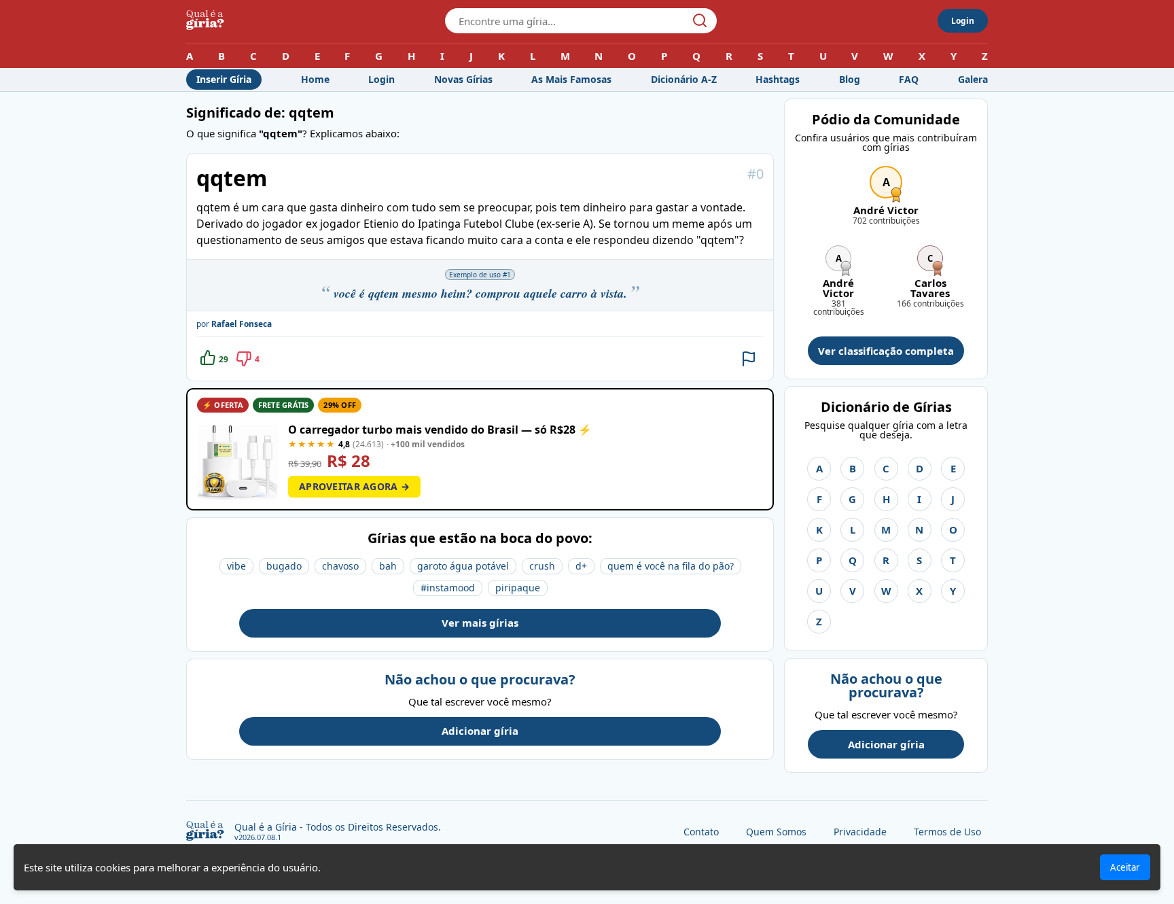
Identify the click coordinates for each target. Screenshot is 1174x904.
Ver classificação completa (886, 351)
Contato (701, 831)
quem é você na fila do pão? (670, 565)
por (234, 324)
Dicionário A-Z (684, 79)
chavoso (340, 565)
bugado (284, 565)
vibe (236, 565)
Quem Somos (776, 831)
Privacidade (860, 831)
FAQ (909, 79)
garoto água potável (463, 565)
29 (223, 359)
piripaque (517, 587)
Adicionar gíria (480, 730)
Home (315, 79)
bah (388, 565)
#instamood (448, 587)
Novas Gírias (463, 79)
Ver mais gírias (480, 622)
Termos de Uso (947, 831)
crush (542, 565)
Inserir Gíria (223, 79)
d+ (581, 565)
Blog (849, 79)
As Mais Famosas (571, 79)
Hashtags (777, 79)
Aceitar (1125, 867)
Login (962, 21)
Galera (973, 79)
